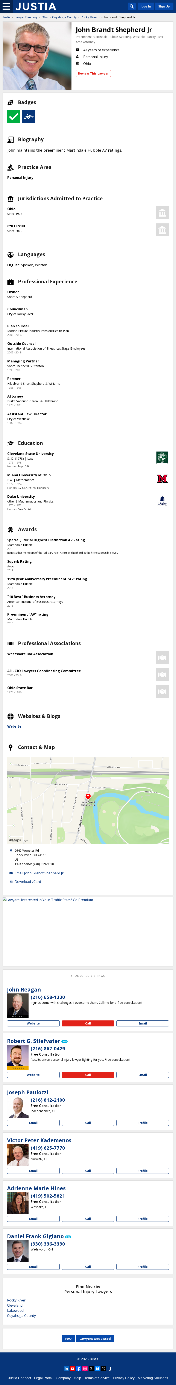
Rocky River (89, 17)
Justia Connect (19, 1378)
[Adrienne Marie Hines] (18, 1203)
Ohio (45, 17)
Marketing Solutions (153, 1378)
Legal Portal (43, 1378)
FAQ (68, 1338)
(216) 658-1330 (48, 997)
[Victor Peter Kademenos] (18, 1155)
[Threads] (91, 1368)
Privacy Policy (124, 1378)
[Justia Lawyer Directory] (35, 6)
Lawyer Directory (26, 17)
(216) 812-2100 (48, 1099)
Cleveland (15, 1305)
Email (142, 1023)
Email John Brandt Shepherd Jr (39, 873)
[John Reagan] (18, 1004)
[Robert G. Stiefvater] (18, 1055)
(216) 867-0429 (48, 1048)
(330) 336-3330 (48, 1243)
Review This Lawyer (93, 73)
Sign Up (164, 6)
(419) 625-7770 (48, 1147)
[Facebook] (78, 1368)
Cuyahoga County (64, 17)
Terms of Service (97, 1378)
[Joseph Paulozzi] (18, 1107)
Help (77, 1378)
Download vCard (28, 881)
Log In (146, 6)
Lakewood (15, 1310)
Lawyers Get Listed (95, 1338)
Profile (143, 1123)
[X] (103, 1368)
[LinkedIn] (66, 1368)
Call (88, 1023)
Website (14, 726)
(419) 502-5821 (48, 1195)
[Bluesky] (97, 1368)
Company (63, 1378)
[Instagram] (85, 1368)
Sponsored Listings (88, 976)
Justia (7, 17)
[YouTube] (72, 1368)
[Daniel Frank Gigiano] (18, 1251)
